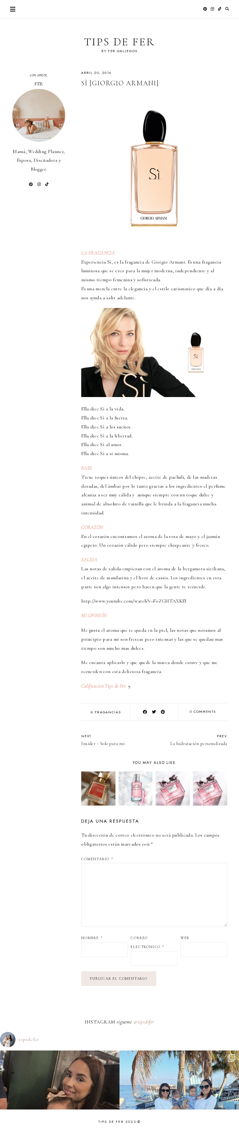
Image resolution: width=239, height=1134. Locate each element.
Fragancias (108, 712)
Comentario (97, 859)
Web (185, 938)
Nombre (91, 938)
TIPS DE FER (119, 41)
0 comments (203, 711)
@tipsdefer (144, 1022)
